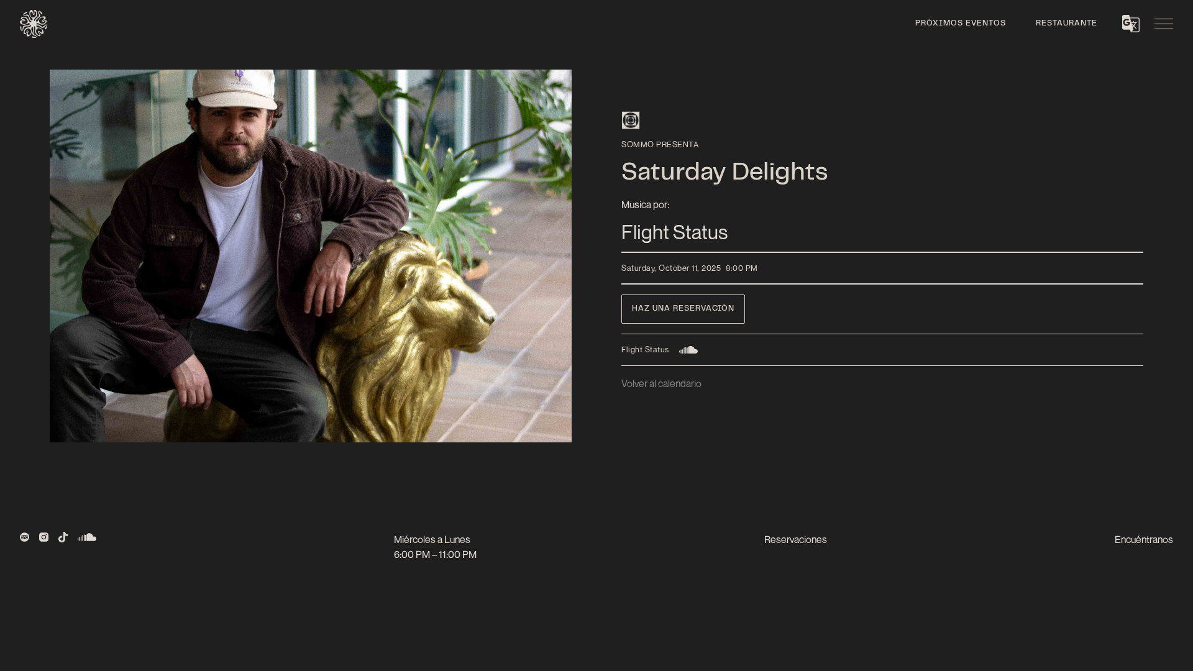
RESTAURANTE (1066, 23)
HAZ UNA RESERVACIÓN (683, 309)
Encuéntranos (1144, 539)
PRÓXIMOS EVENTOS (960, 23)
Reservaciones (795, 539)
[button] (1131, 23)
